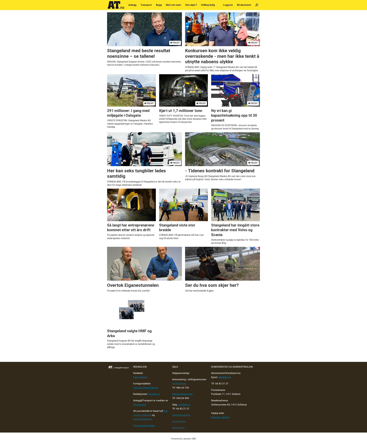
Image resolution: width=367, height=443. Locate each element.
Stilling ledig (208, 4)
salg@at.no (184, 404)
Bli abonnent (244, 4)
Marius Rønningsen (182, 394)
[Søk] (256, 5)
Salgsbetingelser (181, 415)
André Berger (179, 383)
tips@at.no (154, 394)
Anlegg (132, 4)
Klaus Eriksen (140, 377)
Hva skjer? (191, 4)
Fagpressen (139, 404)
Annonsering (179, 421)
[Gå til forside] (116, 5)
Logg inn (228, 4)
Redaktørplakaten (142, 419)
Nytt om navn (173, 4)
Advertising (178, 427)
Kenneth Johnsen (220, 417)
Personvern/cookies (144, 425)
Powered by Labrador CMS (183, 439)
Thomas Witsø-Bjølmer (145, 387)
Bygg (159, 4)
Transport (146, 4)
